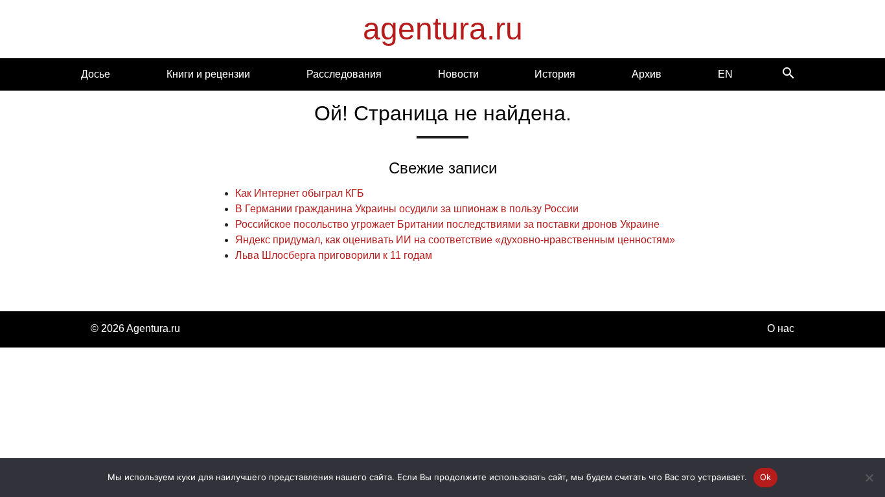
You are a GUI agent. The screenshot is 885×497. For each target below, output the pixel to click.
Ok (766, 477)
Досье (95, 74)
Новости (458, 74)
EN (725, 74)
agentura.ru (443, 29)
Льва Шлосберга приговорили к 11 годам (333, 255)
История (554, 74)
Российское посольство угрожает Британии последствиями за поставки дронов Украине (447, 224)
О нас (780, 328)
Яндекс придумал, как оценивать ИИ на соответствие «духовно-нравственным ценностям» (455, 239)
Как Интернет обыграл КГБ (299, 193)
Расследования (344, 74)
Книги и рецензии (208, 74)
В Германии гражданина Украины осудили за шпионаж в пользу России (407, 208)
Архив (646, 74)
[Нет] (868, 477)
